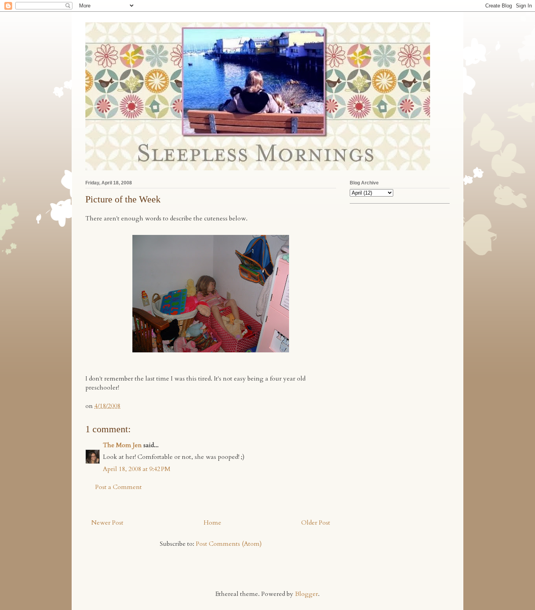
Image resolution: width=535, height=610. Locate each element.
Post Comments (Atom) (229, 544)
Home (212, 522)
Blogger (306, 594)
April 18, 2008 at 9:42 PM (136, 469)
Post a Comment (118, 487)
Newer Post (107, 522)
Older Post (315, 522)
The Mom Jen (122, 445)
